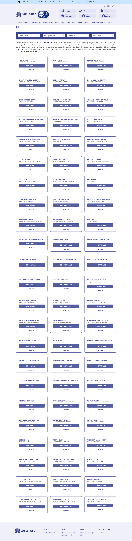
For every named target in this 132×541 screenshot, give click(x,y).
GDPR (82, 529)
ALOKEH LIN (23, 60)
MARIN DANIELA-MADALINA (97, 259)
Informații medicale (97, 23)
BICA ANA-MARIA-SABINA (28, 80)
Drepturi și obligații (49, 533)
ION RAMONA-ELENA (60, 239)
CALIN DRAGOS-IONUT (27, 100)
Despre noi (46, 529)
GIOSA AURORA (93, 180)
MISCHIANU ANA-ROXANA (96, 279)
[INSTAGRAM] (108, 6)
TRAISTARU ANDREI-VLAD (28, 460)
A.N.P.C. (101, 533)
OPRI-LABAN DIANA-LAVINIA (97, 320)
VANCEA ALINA (92, 460)
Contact (111, 23)
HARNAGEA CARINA (26, 219)
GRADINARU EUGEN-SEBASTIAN (98, 199)
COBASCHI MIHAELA (94, 120)
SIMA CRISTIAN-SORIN (27, 400)
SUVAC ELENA (92, 420)
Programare (32, 66)
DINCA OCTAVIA (25, 160)
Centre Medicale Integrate (42, 23)
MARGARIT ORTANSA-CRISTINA (64, 259)
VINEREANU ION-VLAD (95, 480)
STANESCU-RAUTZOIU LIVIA (29, 420)
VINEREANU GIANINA (60, 480)
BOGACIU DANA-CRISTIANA (97, 80)
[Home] (26, 14)
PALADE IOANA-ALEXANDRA (29, 340)
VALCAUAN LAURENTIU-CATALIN (65, 460)
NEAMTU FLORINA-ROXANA (29, 320)
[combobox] (29, 35)
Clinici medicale (24, 23)
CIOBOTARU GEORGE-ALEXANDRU (31, 120)
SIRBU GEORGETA (59, 400)
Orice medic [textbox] (72, 36)
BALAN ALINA (58, 60)
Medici (68, 23)
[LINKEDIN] (104, 6)
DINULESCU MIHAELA (61, 160)
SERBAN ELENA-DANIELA (96, 380)
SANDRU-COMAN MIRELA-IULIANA (65, 380)
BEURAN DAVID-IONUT (95, 60)
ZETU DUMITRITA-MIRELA (96, 500)
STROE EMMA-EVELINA (61, 420)
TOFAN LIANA (58, 440)
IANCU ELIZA (91, 219)
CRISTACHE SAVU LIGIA (61, 140)
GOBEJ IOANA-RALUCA (27, 199)
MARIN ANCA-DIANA (60, 279)
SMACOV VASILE (93, 400)
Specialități (59, 23)
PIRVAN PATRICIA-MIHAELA (29, 360)
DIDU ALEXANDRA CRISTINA (97, 140)
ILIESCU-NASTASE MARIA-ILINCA (31, 239)
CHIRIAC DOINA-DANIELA (62, 100)
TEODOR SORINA (25, 440)
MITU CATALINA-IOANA (27, 300)
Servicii (31, 70)
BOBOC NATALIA (59, 80)
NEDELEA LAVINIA (59, 320)
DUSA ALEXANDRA (94, 160)
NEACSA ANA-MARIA (94, 300)
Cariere (64, 529)
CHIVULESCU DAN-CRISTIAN (97, 100)
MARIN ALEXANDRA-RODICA (29, 279)
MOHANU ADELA (59, 300)
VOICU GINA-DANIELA (61, 500)
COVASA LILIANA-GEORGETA (29, 140)
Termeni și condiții (104, 529)
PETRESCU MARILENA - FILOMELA (99, 340)
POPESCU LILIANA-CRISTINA (29, 380)
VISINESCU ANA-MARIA (27, 500)
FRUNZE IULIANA (59, 180)
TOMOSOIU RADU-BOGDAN (97, 440)
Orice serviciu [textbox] (97, 36)
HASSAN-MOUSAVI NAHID (62, 219)
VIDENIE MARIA (24, 480)
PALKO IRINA (57, 340)
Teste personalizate (80, 23)
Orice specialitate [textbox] (49, 36)
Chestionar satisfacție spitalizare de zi (68, 534)
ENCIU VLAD (23, 180)
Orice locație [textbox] (23, 36)
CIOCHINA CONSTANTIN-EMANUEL (65, 120)
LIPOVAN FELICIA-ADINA (27, 259)
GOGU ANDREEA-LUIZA (61, 199)
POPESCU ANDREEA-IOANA (97, 360)
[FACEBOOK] (100, 6)
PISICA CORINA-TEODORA (62, 360)
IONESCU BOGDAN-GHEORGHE (98, 239)
